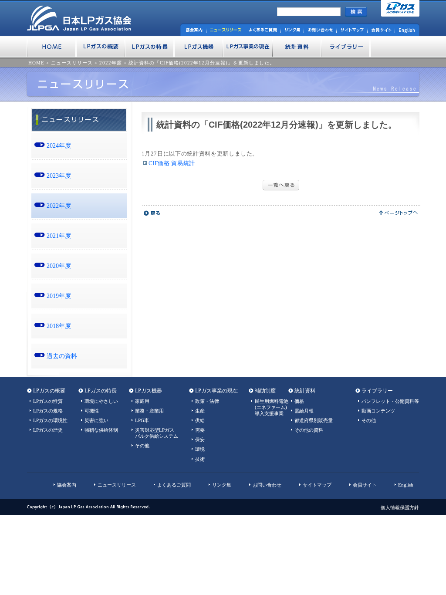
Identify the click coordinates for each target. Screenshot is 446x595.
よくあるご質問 (174, 484)
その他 (142, 445)
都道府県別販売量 (313, 420)
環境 (200, 449)
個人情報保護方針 (400, 507)
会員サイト (365, 484)
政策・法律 (207, 401)
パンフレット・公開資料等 (390, 401)
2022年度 (110, 62)
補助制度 (265, 391)
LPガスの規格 (48, 410)
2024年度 (59, 145)
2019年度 (59, 295)
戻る (152, 213)
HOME (36, 62)
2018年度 (59, 325)
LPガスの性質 (48, 401)
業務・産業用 (149, 410)
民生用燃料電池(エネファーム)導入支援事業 (271, 407)
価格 (299, 401)
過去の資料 (62, 355)
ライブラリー (377, 391)
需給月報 (304, 410)
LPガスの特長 (100, 391)
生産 (200, 410)
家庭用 (142, 401)
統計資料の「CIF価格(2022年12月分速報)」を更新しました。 (201, 62)
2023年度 (59, 175)
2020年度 (59, 265)
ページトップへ (398, 213)
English (405, 484)
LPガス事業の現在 (216, 391)
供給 (200, 420)
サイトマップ (317, 484)
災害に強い (96, 420)
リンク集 (221, 484)
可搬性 (91, 410)
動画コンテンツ (378, 410)
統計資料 (304, 391)
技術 (200, 459)
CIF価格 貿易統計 (172, 163)
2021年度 (59, 235)
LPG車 (142, 420)
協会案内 (66, 484)
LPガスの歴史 (48, 430)
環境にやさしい (101, 401)
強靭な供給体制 (101, 430)
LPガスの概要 (49, 391)
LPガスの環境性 (50, 420)
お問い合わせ (267, 484)
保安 (200, 439)
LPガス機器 (148, 391)
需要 (200, 430)
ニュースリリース (72, 62)
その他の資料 (308, 430)
